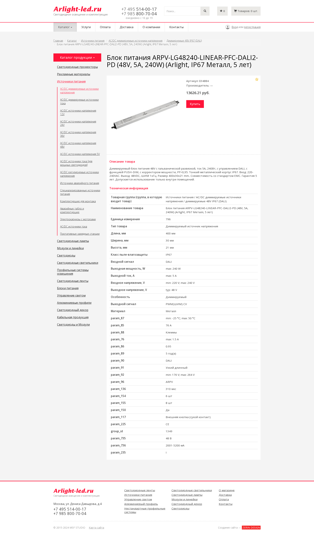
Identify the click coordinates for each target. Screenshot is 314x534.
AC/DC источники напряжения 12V (78, 112)
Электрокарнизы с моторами (78, 219)
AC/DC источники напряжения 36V (78, 134)
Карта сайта (96, 527)
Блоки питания (67, 288)
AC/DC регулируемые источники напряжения (79, 174)
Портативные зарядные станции (80, 233)
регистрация (252, 27)
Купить (195, 104)
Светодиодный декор (72, 310)
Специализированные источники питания (80, 192)
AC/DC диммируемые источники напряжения (135, 40)
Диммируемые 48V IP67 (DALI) (184, 40)
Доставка (126, 27)
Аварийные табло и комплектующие (72, 210)
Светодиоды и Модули (73, 325)
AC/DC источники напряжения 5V (80, 154)
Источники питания (92, 40)
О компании (151, 27)
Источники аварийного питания (79, 183)
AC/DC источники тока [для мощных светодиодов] (76, 163)
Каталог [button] (64, 27)
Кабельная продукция (72, 317)
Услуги (86, 27)
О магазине (227, 490)
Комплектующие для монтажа (78, 201)
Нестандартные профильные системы (144, 510)
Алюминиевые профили (74, 303)
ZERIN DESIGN (251, 527)
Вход (235, 27)
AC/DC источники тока (73, 226)
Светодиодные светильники (77, 263)
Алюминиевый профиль (141, 504)
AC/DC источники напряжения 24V (78, 123)
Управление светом (71, 295)
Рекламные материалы (73, 74)
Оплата (105, 27)
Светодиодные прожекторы (77, 67)
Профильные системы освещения (72, 272)
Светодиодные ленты (72, 281)
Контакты (176, 27)
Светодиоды (66, 255)
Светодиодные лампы (73, 241)
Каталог (72, 40)
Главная (58, 40)
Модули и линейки (70, 248)
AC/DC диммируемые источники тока (79, 101)
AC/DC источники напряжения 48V (78, 144)
